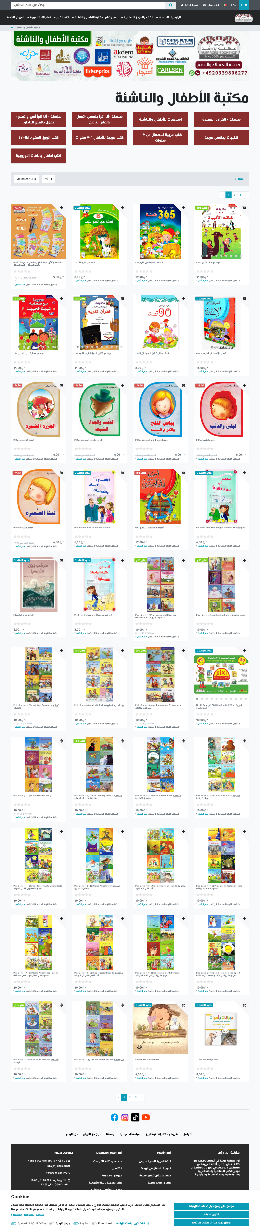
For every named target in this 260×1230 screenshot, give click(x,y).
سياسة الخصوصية (33, 1215)
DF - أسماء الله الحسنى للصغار (149, 528)
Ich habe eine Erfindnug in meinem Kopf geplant (221, 528)
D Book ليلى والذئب (205, 440)
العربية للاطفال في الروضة (156, 1168)
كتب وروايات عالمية (159, 1182)
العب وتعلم (111, 17)
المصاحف (164, 17)
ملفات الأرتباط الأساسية (32, 1223)
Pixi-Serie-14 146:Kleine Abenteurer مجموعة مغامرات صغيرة (97, 887)
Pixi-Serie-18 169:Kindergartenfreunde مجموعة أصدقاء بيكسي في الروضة (98, 974)
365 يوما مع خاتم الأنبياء (208, 262)
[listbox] (38, 231)
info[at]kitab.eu (57, 1166)
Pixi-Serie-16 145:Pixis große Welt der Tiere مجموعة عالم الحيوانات (219, 887)
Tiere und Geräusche (207, 1060)
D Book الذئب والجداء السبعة (88, 440)
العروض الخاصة (15, 17)
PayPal (84, 1223)
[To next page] (246, 194)
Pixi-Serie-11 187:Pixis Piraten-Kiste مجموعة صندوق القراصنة (158, 797)
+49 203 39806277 (57, 1173)
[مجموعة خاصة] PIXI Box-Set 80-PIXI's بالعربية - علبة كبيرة (219, 706)
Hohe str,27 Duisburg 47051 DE (48, 1160)
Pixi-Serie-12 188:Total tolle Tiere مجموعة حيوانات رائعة (218, 797)
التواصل (187, 1134)
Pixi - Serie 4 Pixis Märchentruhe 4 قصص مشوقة (220, 615)
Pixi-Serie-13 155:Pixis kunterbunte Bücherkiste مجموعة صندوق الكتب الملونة (37, 887)
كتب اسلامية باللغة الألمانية (105, 1182)
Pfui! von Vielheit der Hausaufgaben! (93, 615)
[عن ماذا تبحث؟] (170, 5)
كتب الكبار (62, 17)
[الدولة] (225, 5)
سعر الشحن (20, 285)
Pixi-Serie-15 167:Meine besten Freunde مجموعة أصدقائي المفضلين (160, 887)
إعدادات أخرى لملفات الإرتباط (132, 1223)
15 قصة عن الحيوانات (84, 262)
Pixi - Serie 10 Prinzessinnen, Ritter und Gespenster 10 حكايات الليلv (155, 616)
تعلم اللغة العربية (40, 17)
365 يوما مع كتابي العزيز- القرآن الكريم (92, 353)
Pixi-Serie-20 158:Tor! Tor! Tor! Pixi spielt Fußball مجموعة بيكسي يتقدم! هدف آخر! (218, 974)
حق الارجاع (72, 1134)
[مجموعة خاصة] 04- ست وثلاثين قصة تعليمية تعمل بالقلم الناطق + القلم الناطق (38, 263)
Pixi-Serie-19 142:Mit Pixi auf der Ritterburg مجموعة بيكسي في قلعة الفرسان (157, 974)
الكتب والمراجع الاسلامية (138, 17)
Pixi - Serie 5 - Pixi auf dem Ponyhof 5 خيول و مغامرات (36, 706)
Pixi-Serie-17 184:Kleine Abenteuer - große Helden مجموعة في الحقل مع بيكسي (35, 974)
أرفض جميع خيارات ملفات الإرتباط (211, 1222)
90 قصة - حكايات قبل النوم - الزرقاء (152, 353)
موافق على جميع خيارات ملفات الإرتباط (211, 1206)
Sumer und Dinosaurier (147, 1060)
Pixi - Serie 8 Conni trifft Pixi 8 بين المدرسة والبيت (99, 705)
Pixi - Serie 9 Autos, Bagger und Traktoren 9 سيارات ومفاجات (158, 706)
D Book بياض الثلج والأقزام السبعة (151, 440)
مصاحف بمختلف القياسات (107, 1161)
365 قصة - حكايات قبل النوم (149, 262)
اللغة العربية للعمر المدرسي (155, 1161)
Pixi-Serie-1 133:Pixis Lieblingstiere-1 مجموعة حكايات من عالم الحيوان (98, 797)
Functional (105, 1223)
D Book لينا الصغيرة (23, 528)
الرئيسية (176, 17)
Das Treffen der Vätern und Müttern (92, 528)
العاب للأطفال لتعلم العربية (155, 1175)
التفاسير (117, 1168)
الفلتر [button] (241, 178)
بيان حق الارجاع (92, 1134)
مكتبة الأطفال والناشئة (89, 17)
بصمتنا (17, 1215)
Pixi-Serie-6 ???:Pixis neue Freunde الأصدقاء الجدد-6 (36, 1061)
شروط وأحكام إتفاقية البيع (162, 1134)
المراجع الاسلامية (112, 1175)
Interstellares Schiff (23, 615)
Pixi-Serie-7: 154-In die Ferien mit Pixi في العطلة (99, 1060)
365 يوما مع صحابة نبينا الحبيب (28, 353)
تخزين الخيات (211, 1214)
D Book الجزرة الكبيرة (23, 440)
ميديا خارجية (63, 1223)
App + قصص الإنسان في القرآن (211, 353)
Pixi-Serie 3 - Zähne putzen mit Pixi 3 (32, 796)
